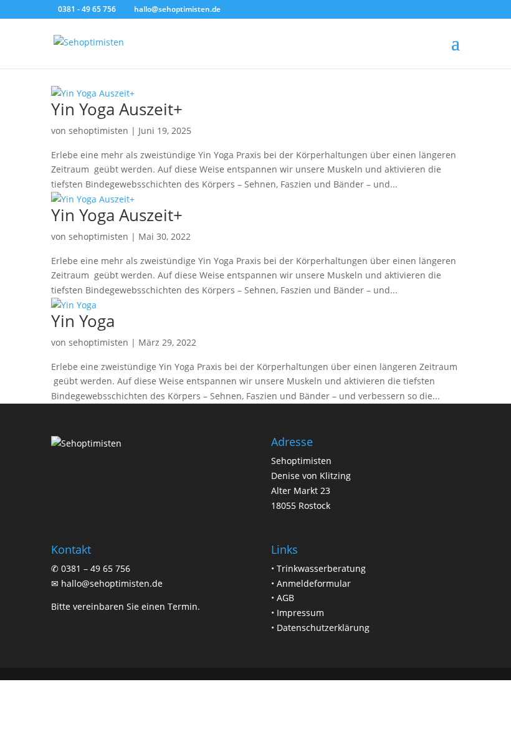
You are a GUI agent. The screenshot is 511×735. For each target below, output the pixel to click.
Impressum (300, 613)
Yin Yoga (83, 321)
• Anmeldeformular (311, 583)
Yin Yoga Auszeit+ (117, 109)
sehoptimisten (98, 130)
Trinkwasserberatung (321, 568)
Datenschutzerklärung (323, 627)
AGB (285, 598)
